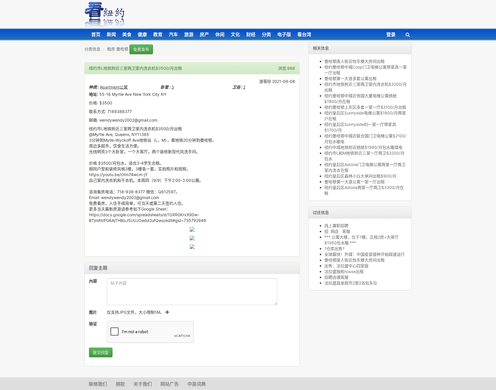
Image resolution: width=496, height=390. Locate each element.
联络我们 (98, 384)
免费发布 (141, 49)
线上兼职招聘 (336, 225)
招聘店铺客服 (336, 277)
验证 (93, 323)
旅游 (188, 34)
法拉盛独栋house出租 (344, 271)
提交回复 (101, 352)
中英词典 (196, 384)
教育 (157, 34)
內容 (93, 280)
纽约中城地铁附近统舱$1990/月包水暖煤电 (363, 147)
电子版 (284, 34)
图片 (93, 312)
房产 (204, 34)
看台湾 (304, 34)
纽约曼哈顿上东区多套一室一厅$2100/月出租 (365, 107)
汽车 (173, 34)
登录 (391, 34)
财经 (250, 34)
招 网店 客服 (337, 231)
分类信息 (92, 48)
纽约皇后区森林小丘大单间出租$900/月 (360, 175)
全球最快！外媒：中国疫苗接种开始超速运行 (364, 254)
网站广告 (169, 384)
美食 (126, 34)
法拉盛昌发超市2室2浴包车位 (350, 282)
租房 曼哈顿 (117, 48)
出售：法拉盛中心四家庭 (346, 265)
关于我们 (142, 384)
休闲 (219, 34)
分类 (266, 34)
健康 (142, 34)
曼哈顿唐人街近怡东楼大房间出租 (354, 61)
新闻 (111, 34)
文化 (235, 34)
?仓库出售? (334, 248)
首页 (95, 34)
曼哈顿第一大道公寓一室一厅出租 (354, 181)
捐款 (120, 384)
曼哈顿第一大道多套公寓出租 (350, 78)
